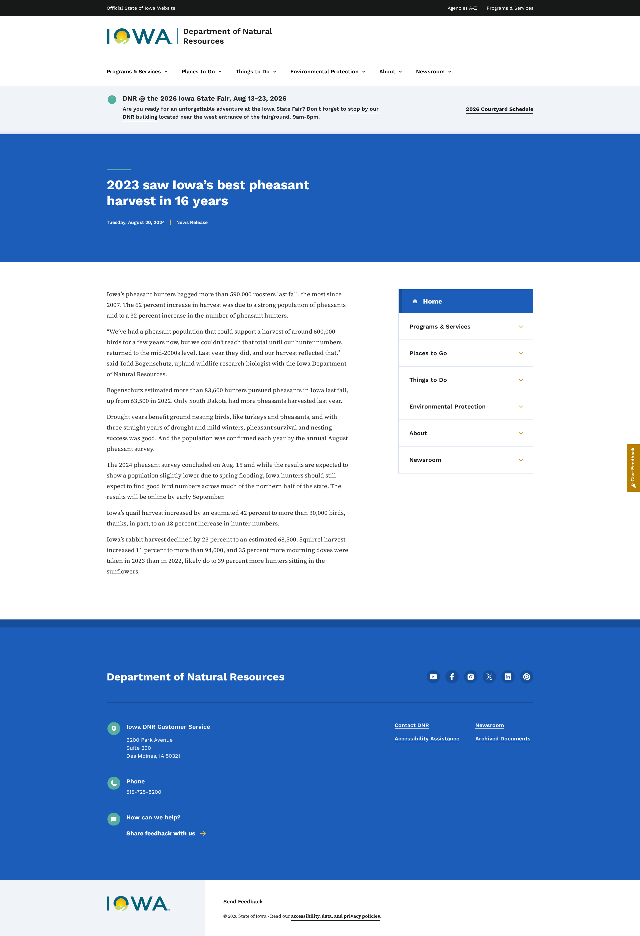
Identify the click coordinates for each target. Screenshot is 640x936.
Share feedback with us (160, 833)
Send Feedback (243, 901)
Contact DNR (412, 725)
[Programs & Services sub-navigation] (166, 71)
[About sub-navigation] (400, 71)
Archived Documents (503, 738)
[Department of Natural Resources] (140, 36)
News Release (192, 222)
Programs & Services (510, 8)
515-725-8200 (143, 792)
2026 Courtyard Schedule (499, 109)
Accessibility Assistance (427, 738)
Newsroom (489, 725)
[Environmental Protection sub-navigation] (364, 71)
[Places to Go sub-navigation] (220, 71)
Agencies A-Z (462, 8)
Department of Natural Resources (227, 36)
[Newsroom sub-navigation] (450, 71)
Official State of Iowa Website (141, 8)
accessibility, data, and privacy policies (335, 916)
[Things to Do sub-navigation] (275, 71)
